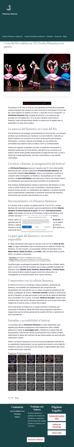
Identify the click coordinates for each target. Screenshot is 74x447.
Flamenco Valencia (9, 14)
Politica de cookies (31, 229)
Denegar (37, 226)
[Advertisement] (37, 25)
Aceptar (26, 226)
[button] (51, 217)
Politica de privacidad (38, 229)
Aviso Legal (44, 229)
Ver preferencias (47, 226)
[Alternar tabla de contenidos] (48, 103)
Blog (16, 398)
